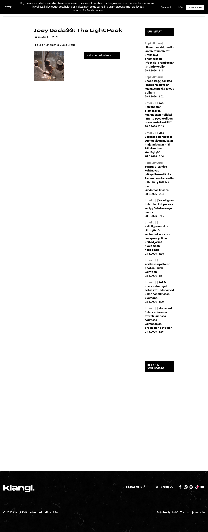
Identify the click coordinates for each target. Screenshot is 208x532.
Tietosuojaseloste (192, 512)
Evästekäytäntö (167, 512)
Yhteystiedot (165, 487)
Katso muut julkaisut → (102, 55)
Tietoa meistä (135, 487)
